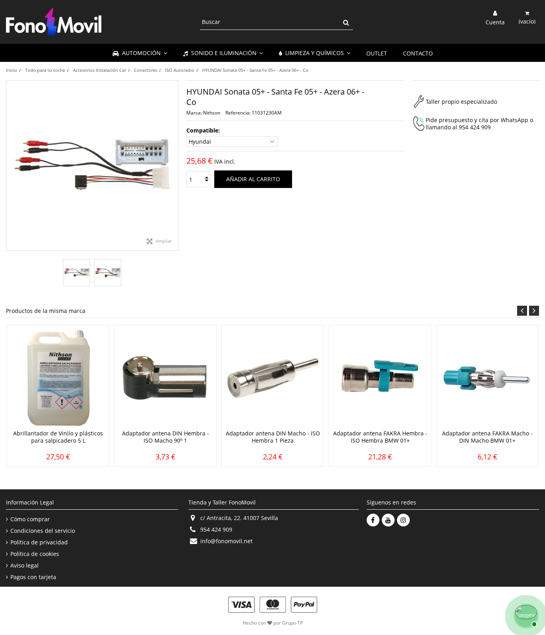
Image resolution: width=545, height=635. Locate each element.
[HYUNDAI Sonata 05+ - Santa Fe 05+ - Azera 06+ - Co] (76, 272)
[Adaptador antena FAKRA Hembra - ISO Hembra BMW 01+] (380, 378)
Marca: (194, 112)
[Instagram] (403, 520)
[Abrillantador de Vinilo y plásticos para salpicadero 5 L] (58, 378)
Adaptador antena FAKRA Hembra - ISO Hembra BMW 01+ (380, 436)
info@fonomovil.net (226, 541)
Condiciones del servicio (42, 530)
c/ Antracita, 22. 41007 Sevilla (239, 518)
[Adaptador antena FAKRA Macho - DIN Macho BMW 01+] (487, 378)
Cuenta (495, 21)
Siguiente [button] (174, 166)
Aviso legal (24, 565)
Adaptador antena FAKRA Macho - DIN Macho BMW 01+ (487, 436)
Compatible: (203, 130)
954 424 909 (475, 127)
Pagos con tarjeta (33, 577)
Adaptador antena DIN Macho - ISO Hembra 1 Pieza (273, 436)
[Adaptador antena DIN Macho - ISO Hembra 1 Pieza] (272, 378)
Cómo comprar (30, 519)
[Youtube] (388, 520)
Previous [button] (522, 311)
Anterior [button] (10, 166)
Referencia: (238, 112)
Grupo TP (292, 623)
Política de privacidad (39, 542)
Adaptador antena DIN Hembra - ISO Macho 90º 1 (165, 436)
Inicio (11, 70)
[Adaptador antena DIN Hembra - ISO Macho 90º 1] (165, 378)
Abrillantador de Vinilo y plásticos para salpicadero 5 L (58, 436)
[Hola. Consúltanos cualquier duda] (525, 615)
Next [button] (534, 311)
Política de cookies (34, 554)
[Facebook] (373, 520)
